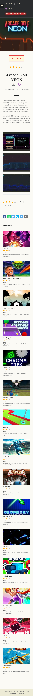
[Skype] (17, 216)
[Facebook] (4, 216)
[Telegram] (21, 216)
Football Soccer (7, 457)
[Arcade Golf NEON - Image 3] (16, 183)
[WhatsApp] (9, 216)
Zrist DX (5, 636)
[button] (2, 6)
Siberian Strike (7, 665)
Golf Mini (5, 427)
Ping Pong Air (7, 338)
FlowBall (5, 248)
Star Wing (6, 546)
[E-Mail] (26, 216)
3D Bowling (6, 487)
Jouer (16, 58)
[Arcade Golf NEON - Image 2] (16, 162)
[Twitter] (13, 216)
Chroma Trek (6, 367)
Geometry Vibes (7, 516)
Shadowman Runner (9, 308)
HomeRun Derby (8, 397)
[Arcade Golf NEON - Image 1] (16, 141)
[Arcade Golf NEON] (16, 34)
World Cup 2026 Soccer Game (12, 278)
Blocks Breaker (7, 576)
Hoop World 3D (7, 606)
